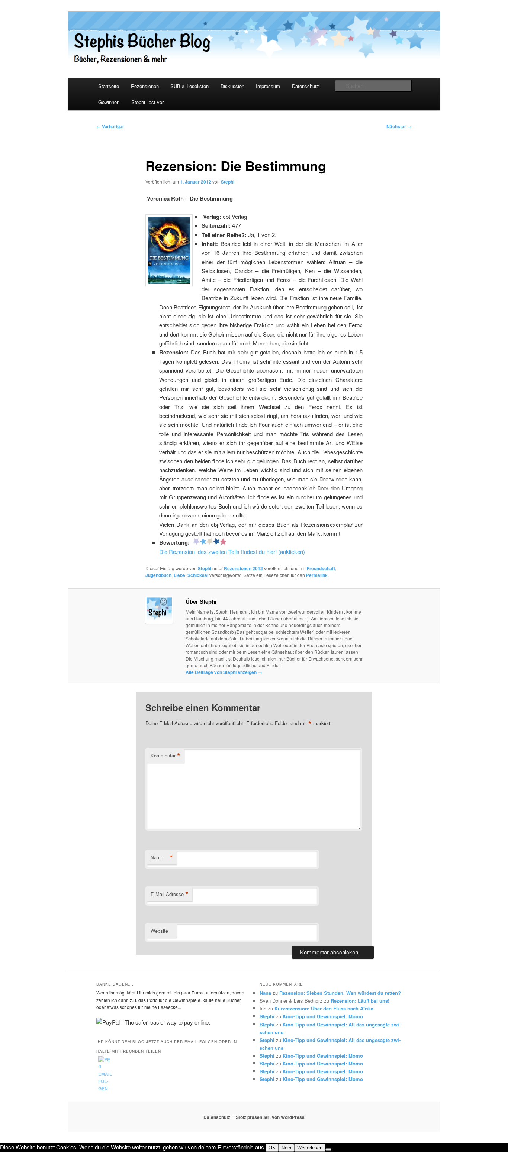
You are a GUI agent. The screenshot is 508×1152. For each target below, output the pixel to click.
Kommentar (165, 756)
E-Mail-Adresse (170, 894)
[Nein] (328, 1149)
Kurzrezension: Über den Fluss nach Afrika (323, 1008)
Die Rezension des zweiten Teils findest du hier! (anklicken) (232, 551)
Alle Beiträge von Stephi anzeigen (224, 672)
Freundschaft (321, 568)
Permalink (317, 575)
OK (272, 1148)
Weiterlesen (309, 1148)
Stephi (227, 181)
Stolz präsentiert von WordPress (270, 1117)
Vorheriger (110, 126)
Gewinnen (108, 102)
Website (159, 930)
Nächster (399, 126)
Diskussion (232, 86)
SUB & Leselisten (189, 86)
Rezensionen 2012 (243, 568)
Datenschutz (305, 86)
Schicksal (197, 575)
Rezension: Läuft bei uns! (360, 1000)
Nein (286, 1148)
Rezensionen (145, 86)
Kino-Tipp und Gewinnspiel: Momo (323, 1016)
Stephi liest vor (147, 102)
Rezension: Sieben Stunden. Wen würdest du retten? (340, 992)
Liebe (179, 575)
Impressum (268, 86)
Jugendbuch (158, 575)
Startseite (108, 86)
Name (162, 857)
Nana (265, 992)
